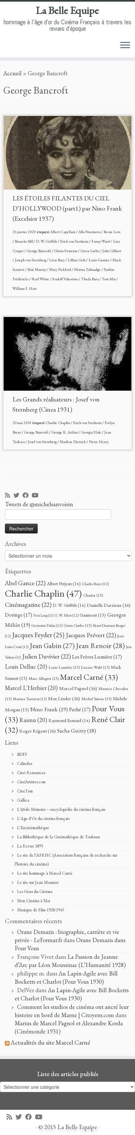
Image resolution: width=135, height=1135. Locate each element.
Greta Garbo (90, 250)
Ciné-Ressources (31, 772)
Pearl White (40, 279)
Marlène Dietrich (73, 441)
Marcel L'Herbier (31, 688)
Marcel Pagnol (78, 688)
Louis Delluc (26, 666)
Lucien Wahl (95, 667)
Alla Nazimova (89, 231)
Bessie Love (112, 231)
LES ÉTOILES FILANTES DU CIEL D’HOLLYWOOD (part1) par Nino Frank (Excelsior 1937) (67, 208)
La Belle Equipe (67, 10)
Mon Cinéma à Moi (33, 900)
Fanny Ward (100, 241)
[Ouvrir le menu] (125, 45)
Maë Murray (37, 269)
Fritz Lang (43, 615)
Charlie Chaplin (58, 422)
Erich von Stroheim (74, 241)
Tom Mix (109, 279)
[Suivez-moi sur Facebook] (27, 495)
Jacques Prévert (91, 635)
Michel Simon (96, 698)
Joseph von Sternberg (31, 260)
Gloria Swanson (66, 250)
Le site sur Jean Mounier (38, 882)
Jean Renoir (100, 645)
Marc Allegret (44, 678)
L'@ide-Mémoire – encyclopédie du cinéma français (61, 809)
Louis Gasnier (99, 260)
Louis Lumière (64, 667)
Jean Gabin (52, 645)
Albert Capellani (63, 231)
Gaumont (93, 615)
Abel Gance (25, 583)
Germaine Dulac (46, 625)
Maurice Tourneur (30, 698)
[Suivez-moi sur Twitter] (18, 495)
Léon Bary (57, 260)
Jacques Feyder (38, 634)
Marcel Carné (89, 677)
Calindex (24, 763)
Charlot (93, 595)
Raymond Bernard (69, 720)
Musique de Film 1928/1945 (40, 910)
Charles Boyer (95, 583)
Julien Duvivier (46, 656)
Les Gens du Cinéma (34, 891)
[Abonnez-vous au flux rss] (9, 495)
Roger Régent (37, 731)
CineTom (25, 791)
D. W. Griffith (47, 241)
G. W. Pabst (66, 615)
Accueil (12, 73)
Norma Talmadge (87, 269)
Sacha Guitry (76, 730)
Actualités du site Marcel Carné (50, 1042)
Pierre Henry (99, 441)
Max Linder (64, 698)
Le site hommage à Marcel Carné (44, 873)
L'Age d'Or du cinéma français (43, 818)
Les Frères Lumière (97, 656)
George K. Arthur (65, 432)
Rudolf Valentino (65, 279)
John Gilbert (111, 250)
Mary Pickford (60, 269)
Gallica (23, 800)
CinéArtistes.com (31, 782)
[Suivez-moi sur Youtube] (37, 495)
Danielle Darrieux (108, 605)
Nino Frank (49, 709)
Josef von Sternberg (42, 441)
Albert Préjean (64, 583)
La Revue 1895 (30, 846)
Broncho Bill (24, 241)
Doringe (18, 614)
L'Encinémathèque (33, 827)
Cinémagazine (28, 604)
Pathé (79, 709)
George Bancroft (39, 250)
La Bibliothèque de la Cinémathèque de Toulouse (58, 837)
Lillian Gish (77, 260)
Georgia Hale (91, 432)
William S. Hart (24, 288)
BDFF (22, 754)
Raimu (33, 720)
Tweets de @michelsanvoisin (39, 504)
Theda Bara (90, 279)
